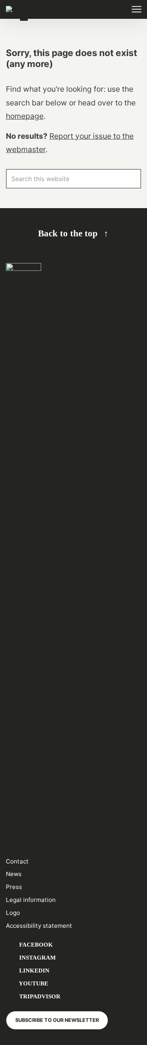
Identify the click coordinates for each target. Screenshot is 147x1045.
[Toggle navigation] (136, 10)
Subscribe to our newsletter (57, 1020)
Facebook (35, 944)
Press (14, 887)
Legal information (31, 899)
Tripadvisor (39, 996)
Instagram (37, 957)
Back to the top (68, 233)
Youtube (33, 983)
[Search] (131, 179)
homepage (25, 116)
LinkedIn (33, 970)
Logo (13, 912)
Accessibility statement (39, 925)
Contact (17, 861)
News (14, 874)
